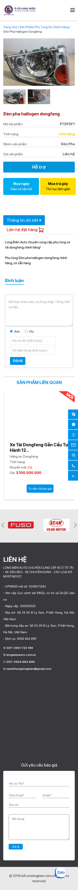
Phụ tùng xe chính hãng (52, 27)
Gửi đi (18, 361)
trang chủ (10, 27)
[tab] (24, 220)
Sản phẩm (26, 27)
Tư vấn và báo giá (40, 488)
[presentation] (2, 525)
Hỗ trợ (39, 167)
